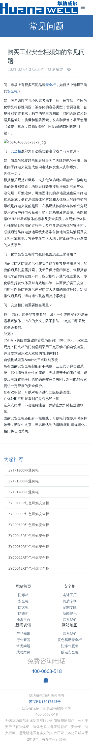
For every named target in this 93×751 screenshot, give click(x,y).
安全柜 (50, 85)
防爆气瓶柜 (69, 645)
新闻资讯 (70, 613)
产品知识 (23, 633)
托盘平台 (23, 619)
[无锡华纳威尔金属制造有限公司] (39, 7)
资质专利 (70, 601)
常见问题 (23, 645)
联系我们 (70, 619)
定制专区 (70, 607)
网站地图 (70, 625)
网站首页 (23, 586)
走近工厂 (70, 594)
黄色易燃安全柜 (70, 639)
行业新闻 (23, 639)
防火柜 (23, 607)
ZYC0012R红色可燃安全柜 (28, 568)
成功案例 (23, 652)
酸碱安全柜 (69, 652)
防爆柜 (23, 594)
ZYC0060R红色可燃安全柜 (28, 524)
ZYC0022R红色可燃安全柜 (28, 557)
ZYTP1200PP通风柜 (23, 492)
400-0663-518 (46, 671)
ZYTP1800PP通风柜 (23, 470)
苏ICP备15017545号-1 (46, 701)
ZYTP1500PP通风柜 (23, 481)
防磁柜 (23, 613)
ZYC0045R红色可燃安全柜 (28, 535)
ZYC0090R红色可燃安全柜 (28, 513)
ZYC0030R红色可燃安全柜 (28, 546)
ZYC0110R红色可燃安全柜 (28, 503)
